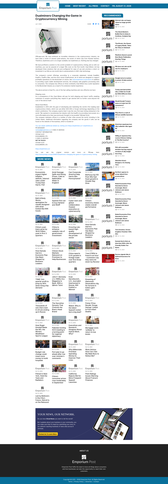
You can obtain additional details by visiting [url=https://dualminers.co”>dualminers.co (64, 126)
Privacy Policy (79, 481)
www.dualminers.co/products (82, 79)
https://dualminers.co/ (42, 149)
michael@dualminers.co (43, 130)
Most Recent (79, 6)
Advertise (88, 481)
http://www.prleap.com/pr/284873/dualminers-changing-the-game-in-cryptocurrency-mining (66, 154)
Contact (105, 6)
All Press (93, 6)
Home (67, 6)
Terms (70, 481)
